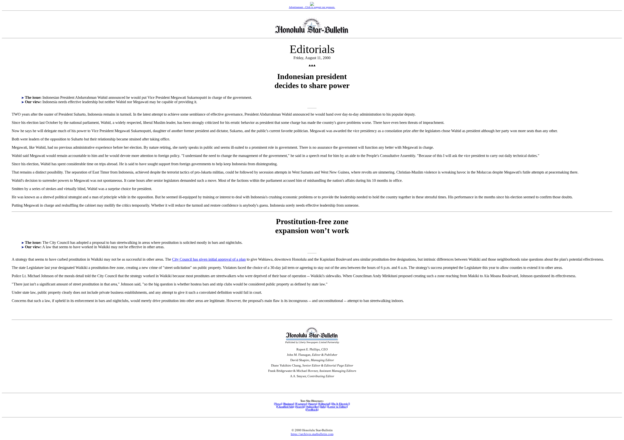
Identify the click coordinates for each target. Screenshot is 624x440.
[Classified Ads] (285, 406)
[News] (278, 403)
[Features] (301, 403)
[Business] (288, 403)
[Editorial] (324, 403)
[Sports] (312, 403)
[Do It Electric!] (340, 403)
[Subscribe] (312, 406)
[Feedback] (312, 409)
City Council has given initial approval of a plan (209, 259)
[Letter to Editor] (337, 406)
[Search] (300, 406)
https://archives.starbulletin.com (312, 434)
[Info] (323, 406)
